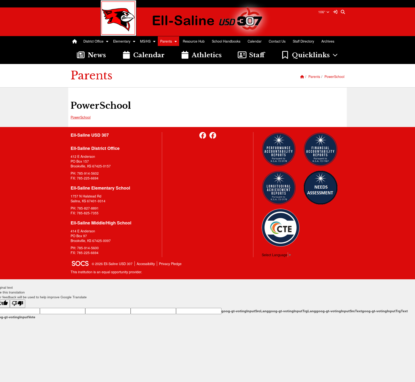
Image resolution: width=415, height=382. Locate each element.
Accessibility (146, 263)
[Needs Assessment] (322, 187)
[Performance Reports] (281, 149)
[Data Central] (281, 228)
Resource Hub (194, 41)
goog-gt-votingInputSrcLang (245, 311)
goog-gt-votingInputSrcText (339, 311)
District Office (93, 41)
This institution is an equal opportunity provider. (106, 271)
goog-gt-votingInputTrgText (385, 311)
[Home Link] (74, 41)
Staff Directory (303, 41)
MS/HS (145, 41)
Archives (327, 41)
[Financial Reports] (322, 149)
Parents (166, 41)
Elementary (121, 41)
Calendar (255, 41)
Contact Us (277, 41)
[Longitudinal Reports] (281, 187)
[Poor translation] (17, 303)
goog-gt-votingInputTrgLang (292, 311)
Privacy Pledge (170, 263)
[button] (107, 41)
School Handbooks (226, 41)
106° (322, 11)
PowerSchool (334, 76)
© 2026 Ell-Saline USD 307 (112, 263)
